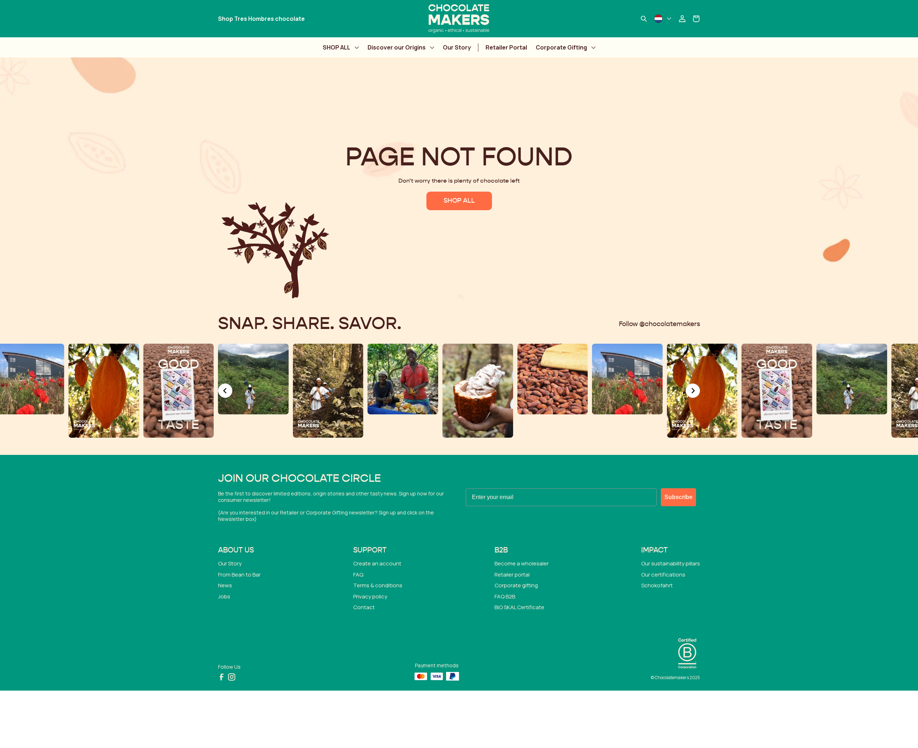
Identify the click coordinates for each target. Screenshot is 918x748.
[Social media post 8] (558, 379)
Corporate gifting (516, 585)
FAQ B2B (505, 596)
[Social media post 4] (259, 391)
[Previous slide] (225, 391)
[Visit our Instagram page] (231, 677)
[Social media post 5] (334, 379)
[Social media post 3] (184, 379)
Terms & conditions (377, 585)
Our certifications (663, 574)
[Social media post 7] (483, 379)
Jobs (224, 596)
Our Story (457, 47)
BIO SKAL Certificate (519, 607)
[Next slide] (693, 391)
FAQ (358, 574)
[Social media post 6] (408, 391)
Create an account (377, 563)
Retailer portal (512, 574)
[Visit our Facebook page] (221, 677)
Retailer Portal (506, 47)
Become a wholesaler (522, 563)
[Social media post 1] (633, 391)
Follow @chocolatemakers (659, 324)
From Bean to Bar (239, 574)
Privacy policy (370, 596)
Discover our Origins (397, 47)
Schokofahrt (657, 585)
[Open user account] (682, 18)
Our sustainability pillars (670, 563)
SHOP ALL (336, 47)
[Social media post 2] (109, 391)
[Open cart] (696, 18)
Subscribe (678, 497)
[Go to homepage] (459, 18)
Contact (364, 607)
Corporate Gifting (561, 47)
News (225, 585)
